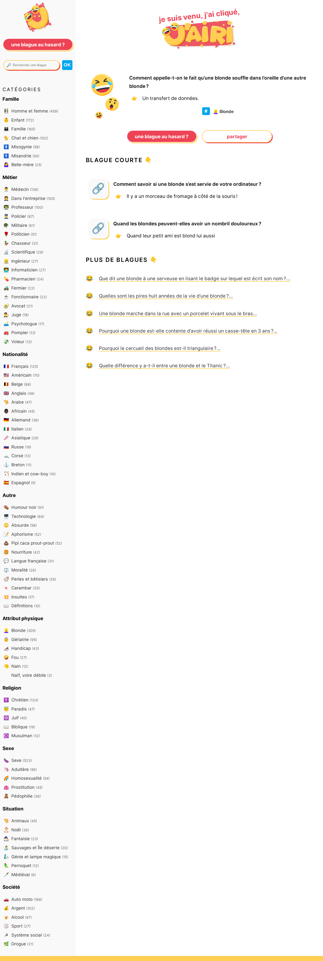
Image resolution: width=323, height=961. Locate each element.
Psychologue (24, 323)
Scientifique (23, 252)
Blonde (223, 111)
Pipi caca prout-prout (33, 543)
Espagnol (20, 482)
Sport (17, 926)
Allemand (21, 419)
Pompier (20, 332)
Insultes (19, 596)
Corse (17, 455)
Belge (17, 384)
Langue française (29, 560)
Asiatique (21, 437)
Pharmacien (24, 278)
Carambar (22, 587)
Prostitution (23, 787)
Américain (22, 375)
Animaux (20, 820)
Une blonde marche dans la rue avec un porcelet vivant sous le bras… (178, 313)
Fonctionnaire (25, 296)
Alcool (18, 917)
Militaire (19, 225)
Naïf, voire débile (31, 675)
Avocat (18, 305)
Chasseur (21, 243)
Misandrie (21, 155)
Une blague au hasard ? (162, 136)
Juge (16, 314)
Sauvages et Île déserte (36, 847)
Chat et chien (26, 137)
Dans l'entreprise (29, 198)
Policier (19, 216)
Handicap (21, 648)
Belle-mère (23, 164)
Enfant (19, 120)
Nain (16, 666)
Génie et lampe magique (36, 856)
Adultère (20, 769)
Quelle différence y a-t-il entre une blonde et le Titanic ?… (164, 366)
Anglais (19, 393)
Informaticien (25, 269)
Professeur (23, 207)
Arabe (18, 402)
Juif (15, 717)
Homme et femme (31, 111)
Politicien (20, 234)
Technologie (24, 516)
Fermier (19, 288)
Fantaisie (21, 838)
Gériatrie (20, 639)
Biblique (19, 726)
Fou (15, 657)
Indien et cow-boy (30, 473)
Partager (237, 136)
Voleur (18, 341)
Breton (18, 464)
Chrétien (21, 699)
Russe (17, 446)
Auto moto (23, 899)
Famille (19, 128)
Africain (19, 411)
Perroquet (21, 865)
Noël (16, 829)
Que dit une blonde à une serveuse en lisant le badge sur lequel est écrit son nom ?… (194, 278)
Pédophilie (22, 796)
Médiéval (20, 874)
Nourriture (22, 552)
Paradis (19, 708)
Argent (19, 908)
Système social (27, 935)
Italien (18, 429)
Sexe (18, 760)
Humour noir (24, 507)
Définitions (22, 605)
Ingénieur (21, 261)
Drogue (19, 943)
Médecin (21, 189)
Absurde (20, 525)
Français (21, 366)
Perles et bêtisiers (30, 579)
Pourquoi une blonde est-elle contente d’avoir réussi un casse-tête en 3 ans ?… (188, 331)
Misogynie (22, 146)
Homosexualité (27, 778)
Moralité (20, 570)
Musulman (22, 735)
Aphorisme (22, 534)
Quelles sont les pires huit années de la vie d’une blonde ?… (166, 296)
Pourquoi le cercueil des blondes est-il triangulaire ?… (160, 348)
